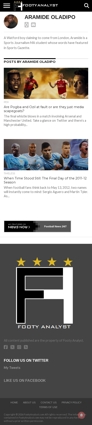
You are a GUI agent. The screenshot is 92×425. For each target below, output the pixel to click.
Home (14, 402)
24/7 (64, 226)
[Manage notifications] (81, 415)
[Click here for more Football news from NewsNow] (22, 226)
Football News (52, 226)
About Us (29, 402)
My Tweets (12, 368)
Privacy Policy (72, 402)
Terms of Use (48, 407)
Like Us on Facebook (25, 380)
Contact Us (48, 402)
